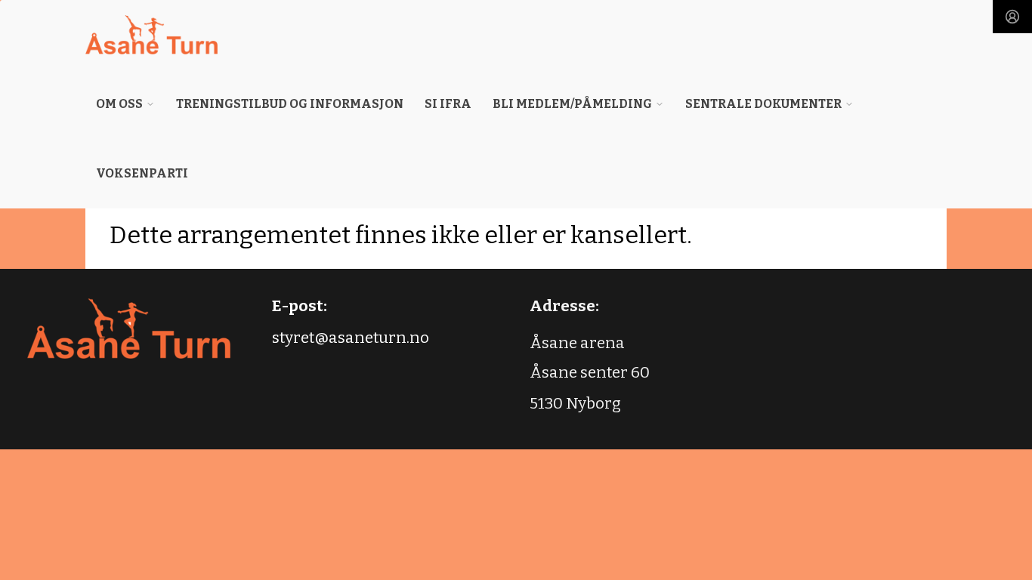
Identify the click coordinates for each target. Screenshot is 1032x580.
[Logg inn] (1012, 16)
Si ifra (448, 104)
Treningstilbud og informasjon (289, 104)
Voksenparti (142, 173)
